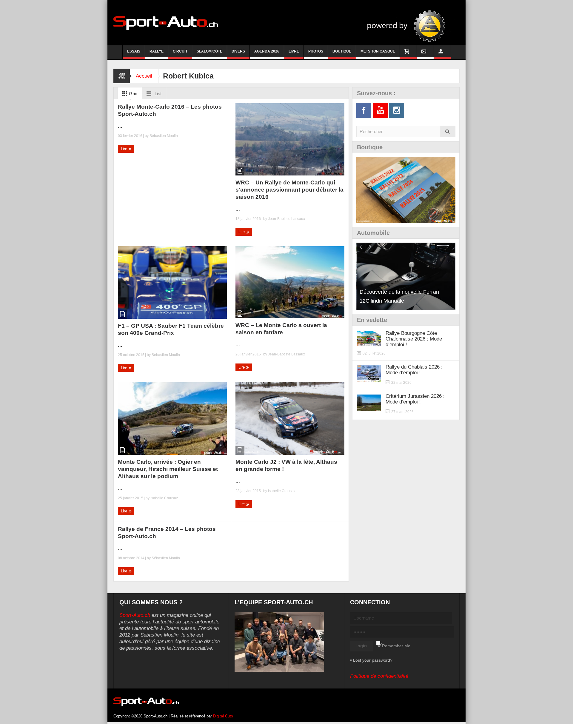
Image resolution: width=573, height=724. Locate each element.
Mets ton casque (378, 51)
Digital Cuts (223, 716)
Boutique (341, 51)
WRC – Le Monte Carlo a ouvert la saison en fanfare (281, 328)
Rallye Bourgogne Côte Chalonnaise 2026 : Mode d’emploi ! (414, 338)
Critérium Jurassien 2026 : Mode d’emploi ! (415, 399)
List (157, 93)
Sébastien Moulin (164, 136)
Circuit (180, 51)
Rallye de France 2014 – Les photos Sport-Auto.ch (167, 532)
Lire (124, 149)
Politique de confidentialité (379, 676)
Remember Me (396, 645)
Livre (294, 51)
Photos (315, 51)
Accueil (144, 76)
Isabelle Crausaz (164, 498)
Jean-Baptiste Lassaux (286, 219)
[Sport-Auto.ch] (165, 22)
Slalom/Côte (209, 51)
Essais (133, 51)
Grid (132, 93)
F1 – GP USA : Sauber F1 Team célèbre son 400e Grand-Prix (171, 329)
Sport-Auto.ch (134, 615)
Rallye (157, 51)
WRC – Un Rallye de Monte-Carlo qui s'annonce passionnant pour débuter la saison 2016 (289, 189)
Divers (238, 51)
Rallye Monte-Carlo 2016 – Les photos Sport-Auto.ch (170, 110)
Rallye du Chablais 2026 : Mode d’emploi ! (414, 369)
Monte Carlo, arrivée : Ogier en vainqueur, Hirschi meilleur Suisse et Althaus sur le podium (168, 469)
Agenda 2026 (266, 51)
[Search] (447, 131)
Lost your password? (372, 660)
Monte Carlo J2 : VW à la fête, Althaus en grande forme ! (286, 465)
